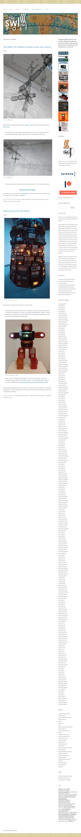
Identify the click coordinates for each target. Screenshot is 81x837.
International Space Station (37, 199)
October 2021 (61, 413)
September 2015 (62, 551)
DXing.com (60, 723)
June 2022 (60, 398)
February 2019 (61, 474)
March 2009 (61, 696)
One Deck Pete (62, 804)
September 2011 (62, 642)
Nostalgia (68, 802)
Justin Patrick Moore (64, 801)
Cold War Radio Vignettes (64, 713)
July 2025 (60, 328)
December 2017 (62, 500)
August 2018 (61, 485)
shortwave (66, 809)
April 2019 (60, 470)
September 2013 (62, 596)
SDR (73, 807)
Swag (10, 9)
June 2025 (60, 330)
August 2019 (61, 462)
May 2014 (60, 581)
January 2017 (61, 521)
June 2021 (60, 421)
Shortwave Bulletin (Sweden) (65, 751)
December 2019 (62, 455)
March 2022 (61, 404)
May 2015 (60, 558)
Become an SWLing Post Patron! (65, 197)
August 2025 (61, 326)
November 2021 (62, 411)
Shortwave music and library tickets (66, 279)
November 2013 (62, 592)
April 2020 (60, 447)
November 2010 (62, 660)
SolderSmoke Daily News (64, 759)
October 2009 (61, 685)
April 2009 (60, 694)
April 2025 (60, 334)
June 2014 (60, 579)
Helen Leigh (6, 127)
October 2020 (61, 436)
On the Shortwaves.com (64, 736)
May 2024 (60, 355)
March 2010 (61, 676)
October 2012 (61, 617)
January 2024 (61, 362)
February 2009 (61, 698)
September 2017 (62, 506)
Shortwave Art (63, 811)
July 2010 (60, 668)
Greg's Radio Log (62, 728)
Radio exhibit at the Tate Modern (16, 211)
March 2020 (61, 449)
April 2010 (60, 674)
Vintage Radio (61, 819)
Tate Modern (25, 193)
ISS (45, 199)
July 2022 (60, 396)
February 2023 (61, 383)
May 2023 (60, 377)
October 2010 (61, 662)
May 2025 (60, 332)
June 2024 (60, 353)
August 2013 (61, 598)
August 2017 (61, 508)
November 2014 (62, 570)
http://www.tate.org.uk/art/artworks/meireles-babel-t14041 (33, 382)
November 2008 (62, 704)
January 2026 (61, 317)
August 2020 (61, 440)
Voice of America (72, 819)
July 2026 (60, 305)
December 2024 (62, 341)
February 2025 (61, 338)
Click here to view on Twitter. (27, 189)
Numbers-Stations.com (63, 734)
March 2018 (61, 494)
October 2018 (61, 481)
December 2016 (62, 523)
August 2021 (61, 417)
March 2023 (61, 381)
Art (15, 199)
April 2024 (60, 356)
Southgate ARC (62, 818)
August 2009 (61, 689)
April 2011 (60, 651)
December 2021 (62, 409)
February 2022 (61, 406)
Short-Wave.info (62, 749)
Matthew (27, 125)
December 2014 (62, 568)
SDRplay (60, 809)
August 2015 (61, 553)
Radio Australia (61, 805)
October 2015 (61, 549)
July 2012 (60, 623)
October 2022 (61, 390)
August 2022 (61, 394)
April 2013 (60, 606)
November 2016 (62, 525)
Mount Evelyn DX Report (64, 730)
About (46, 9)
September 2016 (62, 528)
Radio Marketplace (37, 9)
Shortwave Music (72, 812)
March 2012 (61, 630)
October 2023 (61, 368)
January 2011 (61, 657)
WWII (74, 821)
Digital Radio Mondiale (63, 794)
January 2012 (61, 634)
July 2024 (60, 351)
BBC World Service (63, 790)
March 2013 (61, 608)
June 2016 (60, 534)
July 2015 (60, 555)
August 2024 (61, 349)
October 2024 (61, 345)
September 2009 (62, 687)
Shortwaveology (62, 757)
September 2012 (62, 619)
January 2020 (61, 453)
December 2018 (62, 477)
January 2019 (61, 475)
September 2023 (62, 370)
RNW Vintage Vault (62, 744)
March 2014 (61, 585)
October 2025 (61, 322)
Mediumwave (61, 802)
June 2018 (60, 489)
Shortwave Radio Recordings (66, 815)
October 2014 (61, 572)
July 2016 (60, 532)
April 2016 (60, 538)
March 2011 (61, 653)
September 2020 (62, 438)
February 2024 (61, 360)
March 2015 (61, 562)
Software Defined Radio (66, 817)
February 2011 (61, 655)
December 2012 (62, 613)
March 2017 (61, 517)
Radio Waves (71, 806)
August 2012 (61, 621)
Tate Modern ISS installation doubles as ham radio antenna (27, 47)
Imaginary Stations (64, 800)
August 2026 (61, 304)
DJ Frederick (73, 794)
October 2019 (61, 458)
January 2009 (61, 700)
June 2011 (60, 647)
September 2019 (62, 460)
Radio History (68, 805)
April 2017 (60, 515)
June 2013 (60, 602)
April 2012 (60, 628)
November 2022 (62, 389)
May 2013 (60, 604)
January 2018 (61, 498)
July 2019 (60, 464)
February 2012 (61, 632)
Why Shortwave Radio (63, 821)
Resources (26, 9)
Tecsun (69, 818)
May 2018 (60, 491)
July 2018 (60, 487)
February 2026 (61, 315)
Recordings (68, 807)
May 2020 (60, 445)
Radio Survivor (61, 742)
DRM (59, 796)
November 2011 (62, 638)
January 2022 (61, 407)
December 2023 (62, 364)
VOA (66, 819)
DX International (62, 719)
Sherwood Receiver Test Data (65, 747)
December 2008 (62, 702)
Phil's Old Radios (62, 740)
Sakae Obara (61, 745)
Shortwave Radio (24, 395)
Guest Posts (72, 797)
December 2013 (62, 591)
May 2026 (60, 309)
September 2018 (62, 483)
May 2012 (60, 626)
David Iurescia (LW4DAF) (63, 793)
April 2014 (60, 583)
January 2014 (61, 589)
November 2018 (62, 479)
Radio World (61, 807)
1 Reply (5, 51)
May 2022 (60, 400)
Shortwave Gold (63, 812)
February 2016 (61, 541)
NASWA (60, 732)
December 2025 (62, 319)
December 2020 (62, 432)
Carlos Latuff (63, 791)
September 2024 (62, 347)
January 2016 (61, 543)
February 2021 (61, 428)
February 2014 (61, 587)
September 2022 (62, 392)
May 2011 (60, 649)
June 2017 (60, 511)
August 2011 (61, 643)
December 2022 (62, 387)
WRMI (70, 821)
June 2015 (60, 557)
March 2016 (61, 540)
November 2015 (62, 547)
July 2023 (60, 373)
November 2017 (62, 502)
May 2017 (60, 513)
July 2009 (60, 691)
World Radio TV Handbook (64, 779)
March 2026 (61, 313)
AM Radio (60, 789)
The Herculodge (62, 764)
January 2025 (61, 339)
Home (4, 9)
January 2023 (61, 385)
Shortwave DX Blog (62, 753)
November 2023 (62, 366)
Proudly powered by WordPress (10, 830)
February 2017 (61, 519)
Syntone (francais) (62, 762)
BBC (68, 789)
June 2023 (60, 375)
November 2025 (62, 321)
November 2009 (62, 683)
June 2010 (60, 670)
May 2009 (60, 693)
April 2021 (60, 424)
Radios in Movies (63, 806)
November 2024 (62, 343)
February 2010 (61, 677)
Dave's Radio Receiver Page (64, 717)
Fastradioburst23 (70, 796)
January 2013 (61, 611)
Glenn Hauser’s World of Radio (65, 727)
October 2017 (61, 504)
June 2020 (60, 443)
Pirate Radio (71, 804)
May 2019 (60, 468)
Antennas (65, 789)
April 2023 (60, 379)
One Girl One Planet (63, 738)
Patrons (17, 9)
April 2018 (60, 492)
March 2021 (61, 426)
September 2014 (62, 574)
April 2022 (60, 402)
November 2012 (62, 615)
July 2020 (60, 441)
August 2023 (61, 372)
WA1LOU (60, 766)
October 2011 (61, 640)
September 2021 (62, 415)
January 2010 (61, 679)
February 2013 (61, 609)
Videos (72, 818)
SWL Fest (60, 761)
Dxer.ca (60, 721)
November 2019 (62, 457)
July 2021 (60, 419)
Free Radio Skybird (63, 797)
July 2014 (60, 577)
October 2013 (61, 594)
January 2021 (61, 430)
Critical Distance (62, 715)
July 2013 (60, 600)
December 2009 (62, 681)
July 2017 (60, 509)
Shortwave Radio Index (63, 755)
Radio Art (36, 395)
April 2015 (60, 560)
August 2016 (61, 530)
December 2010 (62, 659)
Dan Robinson (73, 792)
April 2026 (60, 311)
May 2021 (60, 423)
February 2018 (61, 496)
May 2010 (60, 672)
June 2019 (60, 466)
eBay (62, 796)
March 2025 (61, 336)
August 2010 (61, 666)
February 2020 (61, 451)
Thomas (19, 201)
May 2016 (60, 536)
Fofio (59, 725)
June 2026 (60, 307)
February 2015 (61, 564)
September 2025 (62, 324)
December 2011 (62, 636)
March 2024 (61, 358)
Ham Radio (62, 798)
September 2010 (62, 664)
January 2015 (61, 566)
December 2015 (62, 545)
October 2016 (61, 526)
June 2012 (60, 625)
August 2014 (61, 575)
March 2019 (61, 472)
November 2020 (62, 434)
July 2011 (60, 645)
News (18, 199)
